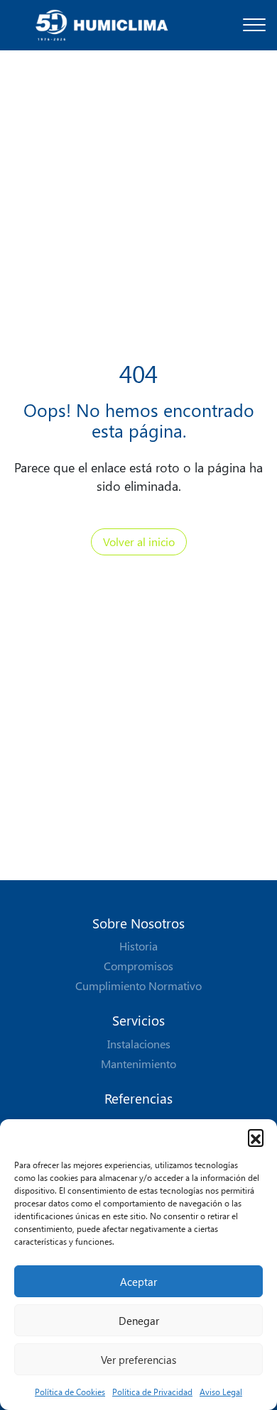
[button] (256, 1137)
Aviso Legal (221, 1391)
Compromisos (138, 965)
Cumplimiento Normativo (138, 985)
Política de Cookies (70, 1391)
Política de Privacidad (152, 1391)
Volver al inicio (139, 541)
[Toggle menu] (254, 24)
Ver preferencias (138, 1360)
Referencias (138, 1098)
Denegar (139, 1321)
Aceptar (138, 1282)
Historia (138, 945)
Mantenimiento (138, 1063)
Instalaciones (138, 1043)
